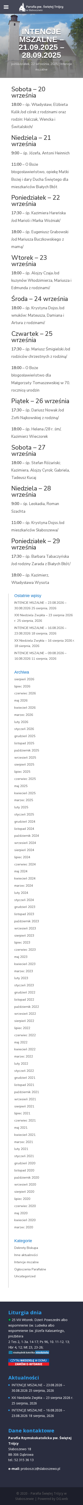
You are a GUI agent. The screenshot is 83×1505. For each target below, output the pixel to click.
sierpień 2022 (24, 1021)
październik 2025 (26, 750)
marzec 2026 (23, 715)
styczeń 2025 (24, 814)
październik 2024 (26, 836)
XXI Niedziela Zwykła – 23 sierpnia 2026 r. (42, 1397)
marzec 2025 (23, 800)
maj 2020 (20, 1213)
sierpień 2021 (24, 1106)
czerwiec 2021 (25, 1120)
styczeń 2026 (24, 729)
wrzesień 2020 (25, 1184)
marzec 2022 (23, 1056)
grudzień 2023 (24, 907)
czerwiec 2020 (25, 1206)
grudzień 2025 (24, 736)
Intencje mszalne (26, 1262)
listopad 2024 (24, 829)
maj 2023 (20, 957)
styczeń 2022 (24, 1071)
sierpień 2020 (24, 1191)
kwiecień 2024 (25, 878)
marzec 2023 (23, 971)
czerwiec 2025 (25, 779)
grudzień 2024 (24, 821)
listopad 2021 (24, 1085)
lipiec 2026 (22, 686)
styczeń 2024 (24, 900)
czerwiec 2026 (25, 693)
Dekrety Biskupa (26, 1248)
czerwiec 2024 (25, 864)
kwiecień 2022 (25, 1049)
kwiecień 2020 (25, 1220)
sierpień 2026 (24, 679)
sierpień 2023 (24, 935)
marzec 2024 (23, 885)
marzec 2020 (23, 1227)
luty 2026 (21, 722)
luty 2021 (21, 1149)
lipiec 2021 (22, 1113)
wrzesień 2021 (25, 1099)
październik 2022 (26, 1007)
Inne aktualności (26, 1255)
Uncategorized (25, 1276)
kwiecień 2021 (25, 1135)
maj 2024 (20, 871)
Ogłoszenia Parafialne (30, 1269)
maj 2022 (20, 1042)
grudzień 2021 (24, 1078)
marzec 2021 (23, 1142)
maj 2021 (20, 1127)
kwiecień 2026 (25, 707)
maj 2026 (20, 700)
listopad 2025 (24, 743)
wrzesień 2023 (25, 928)
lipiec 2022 (22, 1028)
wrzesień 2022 (25, 1014)
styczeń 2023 (24, 985)
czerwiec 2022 (25, 1035)
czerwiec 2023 (25, 949)
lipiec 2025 (22, 771)
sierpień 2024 (24, 850)
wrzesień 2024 (25, 843)
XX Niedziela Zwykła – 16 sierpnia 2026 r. (44, 640)
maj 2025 (20, 786)
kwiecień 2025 (25, 793)
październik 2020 (26, 1177)
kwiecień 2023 (25, 964)
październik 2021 (26, 1092)
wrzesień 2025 (25, 757)
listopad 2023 (24, 914)
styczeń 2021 (24, 1156)
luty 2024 (21, 893)
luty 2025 (21, 807)
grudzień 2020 (24, 1163)
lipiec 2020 (22, 1199)
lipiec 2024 (22, 857)
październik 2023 (26, 921)
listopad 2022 (24, 999)
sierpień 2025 (24, 764)
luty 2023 (21, 978)
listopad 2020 (24, 1170)
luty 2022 (21, 1063)
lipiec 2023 (22, 942)
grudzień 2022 (24, 992)
